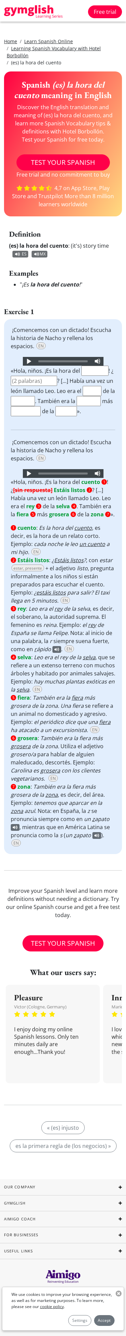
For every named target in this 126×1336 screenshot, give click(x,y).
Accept (104, 1320)
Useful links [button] (18, 1250)
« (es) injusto (63, 1127)
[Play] (29, 361)
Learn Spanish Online (48, 41)
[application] (63, 361)
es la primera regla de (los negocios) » (63, 1146)
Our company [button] (19, 1186)
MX (43, 254)
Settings (79, 1320)
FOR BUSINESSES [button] (21, 1234)
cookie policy (52, 1306)
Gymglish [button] (15, 1203)
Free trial (105, 12)
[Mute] (97, 361)
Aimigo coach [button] (20, 1218)
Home (10, 41)
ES (24, 254)
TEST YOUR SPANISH (63, 162)
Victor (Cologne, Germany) (40, 1007)
